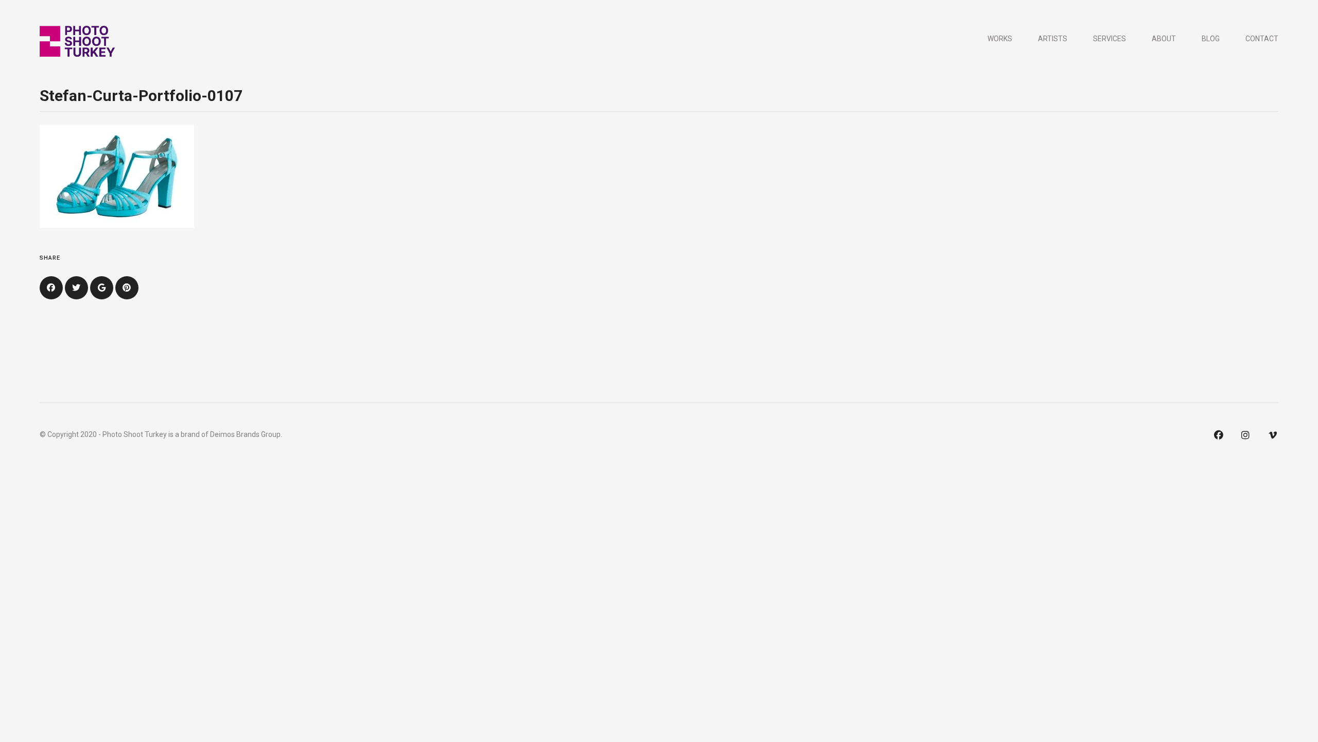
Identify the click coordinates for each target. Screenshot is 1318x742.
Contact (1261, 39)
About (1164, 39)
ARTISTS (1052, 39)
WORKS (999, 39)
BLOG (1211, 39)
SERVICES (1109, 39)
